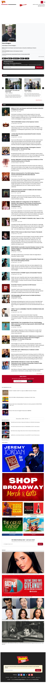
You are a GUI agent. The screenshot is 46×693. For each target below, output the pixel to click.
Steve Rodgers (28, 91)
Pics (5, 58)
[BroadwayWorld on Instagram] (21, 675)
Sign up (40, 544)
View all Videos (5, 439)
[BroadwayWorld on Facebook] (19, 675)
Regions (28, 677)
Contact (15, 677)
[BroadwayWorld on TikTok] (27, 675)
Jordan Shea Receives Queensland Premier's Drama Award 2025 (16, 54)
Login (39, 2)
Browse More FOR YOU (22, 418)
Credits (16, 58)
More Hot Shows (12, 534)
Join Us (19, 677)
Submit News (23, 677)
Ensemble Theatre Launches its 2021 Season (23, 285)
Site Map (33, 677)
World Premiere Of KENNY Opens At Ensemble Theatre (26, 272)
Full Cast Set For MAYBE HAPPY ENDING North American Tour (15, 620)
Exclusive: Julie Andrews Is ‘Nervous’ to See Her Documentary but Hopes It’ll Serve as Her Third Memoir (22, 643)
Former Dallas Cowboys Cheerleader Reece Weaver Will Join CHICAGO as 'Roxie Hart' (20, 573)
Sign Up (30, 381)
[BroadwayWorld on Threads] (29, 675)
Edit (22, 58)
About (11, 677)
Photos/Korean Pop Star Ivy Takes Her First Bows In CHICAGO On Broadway (25, 422)
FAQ (27, 58)
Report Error (38, 677)
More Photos (38, 100)
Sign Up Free (39, 67)
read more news (41, 56)
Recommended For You (6, 387)
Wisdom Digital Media (20, 679)
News (10, 58)
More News (39, 373)
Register (35, 2)
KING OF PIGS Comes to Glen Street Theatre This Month (26, 232)
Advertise (7, 677)
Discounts (34, 534)
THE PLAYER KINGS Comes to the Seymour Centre (12, 51)
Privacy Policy (36, 679)
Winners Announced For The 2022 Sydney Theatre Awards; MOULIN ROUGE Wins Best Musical (25, 173)
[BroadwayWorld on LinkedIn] (24, 675)
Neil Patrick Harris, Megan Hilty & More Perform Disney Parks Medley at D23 (25, 430)
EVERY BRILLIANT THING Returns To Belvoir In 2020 (25, 349)
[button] (42, 2)
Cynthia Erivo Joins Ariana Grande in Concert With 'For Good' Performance (25, 435)
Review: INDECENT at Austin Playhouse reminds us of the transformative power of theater (27, 160)
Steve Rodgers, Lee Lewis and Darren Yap (12, 92)
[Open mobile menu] (44, 2)
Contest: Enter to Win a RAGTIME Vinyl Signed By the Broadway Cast (17, 596)
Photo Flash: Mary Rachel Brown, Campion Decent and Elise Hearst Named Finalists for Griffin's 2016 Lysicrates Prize (13, 96)
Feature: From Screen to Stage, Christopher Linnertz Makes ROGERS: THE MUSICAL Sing (26, 148)
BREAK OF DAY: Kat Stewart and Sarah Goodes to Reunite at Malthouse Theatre (19, 48)
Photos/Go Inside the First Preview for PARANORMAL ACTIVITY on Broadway (25, 426)
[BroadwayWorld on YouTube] (32, 675)
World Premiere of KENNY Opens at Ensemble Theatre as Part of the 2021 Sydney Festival (27, 259)
